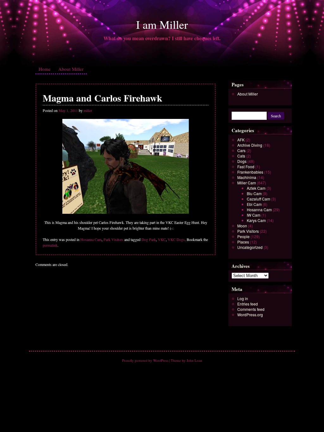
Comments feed (251, 309)
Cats (241, 155)
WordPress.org (250, 314)
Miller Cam (246, 182)
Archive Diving (249, 145)
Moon (242, 225)
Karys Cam (256, 220)
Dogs (241, 161)
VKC (162, 239)
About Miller (71, 69)
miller (88, 110)
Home (45, 69)
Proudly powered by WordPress (145, 360)
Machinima (246, 177)
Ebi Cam (254, 204)
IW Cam (253, 215)
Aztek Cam (256, 188)
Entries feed (247, 303)
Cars (241, 150)
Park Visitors (113, 239)
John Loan (194, 360)
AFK (241, 139)
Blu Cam (254, 193)
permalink (50, 245)
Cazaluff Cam (258, 198)
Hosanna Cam (91, 239)
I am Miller (162, 24)
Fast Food (245, 166)
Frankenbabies (250, 172)
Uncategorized (250, 247)
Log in (242, 298)
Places (243, 241)
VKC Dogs (176, 239)
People (243, 236)
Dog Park (148, 239)
